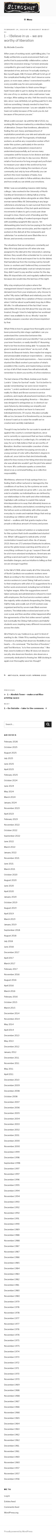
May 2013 (8, 1041)
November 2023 (12, 808)
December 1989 (12, 1229)
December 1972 (11, 1362)
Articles (13, 675)
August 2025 (10, 753)
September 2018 (12, 930)
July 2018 (8, 941)
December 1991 (11, 1218)
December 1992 (11, 1207)
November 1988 (12, 1240)
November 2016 (12, 974)
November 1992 (12, 1213)
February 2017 (11, 969)
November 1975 (12, 1346)
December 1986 (12, 1257)
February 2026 (11, 741)
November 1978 (12, 1313)
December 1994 (12, 1191)
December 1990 (12, 1224)
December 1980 (12, 1290)
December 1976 (11, 1329)
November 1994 (12, 1196)
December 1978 (11, 1307)
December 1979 (11, 1301)
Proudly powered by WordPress (18, 1531)
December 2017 (11, 952)
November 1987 (12, 1252)
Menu (29, 19)
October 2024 (10, 780)
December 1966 (12, 1407)
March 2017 (9, 963)
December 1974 (11, 1351)
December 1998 (12, 1157)
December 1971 (11, 1368)
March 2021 (9, 869)
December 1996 (12, 1179)
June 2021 (9, 863)
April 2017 (9, 958)
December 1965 (12, 1418)
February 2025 (11, 775)
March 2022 (9, 847)
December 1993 (11, 1202)
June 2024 (9, 786)
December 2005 (12, 1113)
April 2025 (9, 769)
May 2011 (8, 1069)
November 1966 (12, 1412)
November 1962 (12, 1440)
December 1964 (12, 1423)
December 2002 (12, 1130)
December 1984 (12, 1268)
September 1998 (12, 1163)
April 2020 (9, 891)
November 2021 (11, 858)
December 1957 (11, 1468)
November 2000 (12, 1146)
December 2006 (12, 1107)
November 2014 (12, 1019)
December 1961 (11, 1446)
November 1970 (12, 1379)
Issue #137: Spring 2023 (33, 675)
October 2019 (10, 902)
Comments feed (11, 1507)
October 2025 (10, 747)
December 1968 (12, 1390)
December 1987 (11, 1246)
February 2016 (11, 997)
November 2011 (11, 1063)
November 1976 (12, 1335)
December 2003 (12, 1124)
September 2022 (12, 836)
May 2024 (9, 791)
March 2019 (9, 919)
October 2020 (10, 874)
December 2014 (11, 1013)
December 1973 (11, 1357)
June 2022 (9, 841)
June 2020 (9, 886)
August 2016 (10, 980)
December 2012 (11, 1046)
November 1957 (12, 1473)
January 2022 (10, 852)
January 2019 (10, 924)
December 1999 (12, 1152)
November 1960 (12, 1462)
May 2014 (9, 1024)
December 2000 (12, 1141)
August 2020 (10, 880)
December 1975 (11, 1340)
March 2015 (9, 1008)
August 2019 (10, 908)
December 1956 (12, 1479)
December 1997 (11, 1168)
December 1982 (11, 1279)
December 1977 (11, 1318)
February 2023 (11, 819)
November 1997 (12, 1174)
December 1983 (11, 1274)
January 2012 (10, 1052)
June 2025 (9, 764)
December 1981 (11, 1285)
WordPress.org (11, 1512)
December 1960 (12, 1457)
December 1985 (12, 1263)
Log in (7, 1496)
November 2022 (12, 825)
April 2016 (9, 985)
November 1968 (12, 1396)
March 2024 (9, 797)
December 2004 (12, 1119)
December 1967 (11, 1401)
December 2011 (11, 1058)
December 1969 (12, 1385)
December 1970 (11, 1374)
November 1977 (11, 1324)
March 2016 (9, 991)
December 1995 (12, 1185)
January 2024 (10, 802)
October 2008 (11, 1096)
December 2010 (11, 1080)
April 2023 (9, 814)
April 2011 (8, 1074)
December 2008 (12, 1091)
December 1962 (11, 1434)
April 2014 (9, 1030)
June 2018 (9, 947)
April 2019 (9, 913)
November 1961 (11, 1451)
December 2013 (11, 1035)
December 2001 (11, 1135)
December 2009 (12, 1085)
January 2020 (10, 897)
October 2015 (10, 1002)
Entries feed (9, 1501)
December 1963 (11, 1429)
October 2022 (10, 830)
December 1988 (12, 1235)
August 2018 (10, 935)
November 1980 (12, 1296)
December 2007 (12, 1102)
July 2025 (8, 758)
